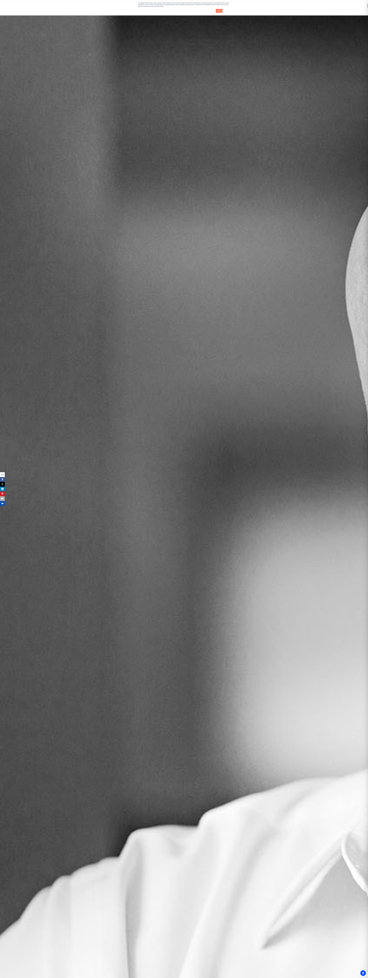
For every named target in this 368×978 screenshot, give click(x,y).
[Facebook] (2, 479)
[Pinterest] (2, 493)
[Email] (2, 498)
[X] (2, 484)
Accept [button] (219, 11)
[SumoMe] (2, 503)
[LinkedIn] (2, 489)
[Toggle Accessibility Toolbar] (363, 973)
